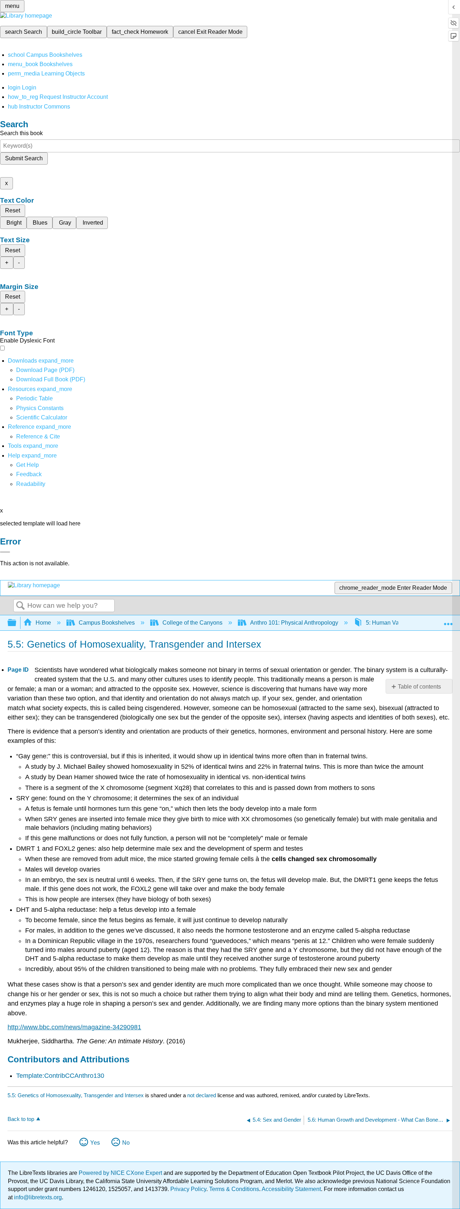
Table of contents (419, 687)
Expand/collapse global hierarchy (16, 623)
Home (43, 623)
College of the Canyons (192, 623)
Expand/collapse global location (448, 620)
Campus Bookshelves (106, 623)
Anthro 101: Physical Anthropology (294, 623)
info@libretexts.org (37, 1197)
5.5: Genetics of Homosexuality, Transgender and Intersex (76, 1095)
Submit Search (24, 158)
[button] (29, 474)
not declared (202, 1095)
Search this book (21, 133)
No (126, 1143)
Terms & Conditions (234, 1189)
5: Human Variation (390, 623)
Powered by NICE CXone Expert (121, 1173)
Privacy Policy (188, 1189)
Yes (95, 1143)
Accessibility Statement (291, 1189)
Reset (12, 210)
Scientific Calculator (41, 417)
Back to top (21, 1119)
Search (20, 606)
